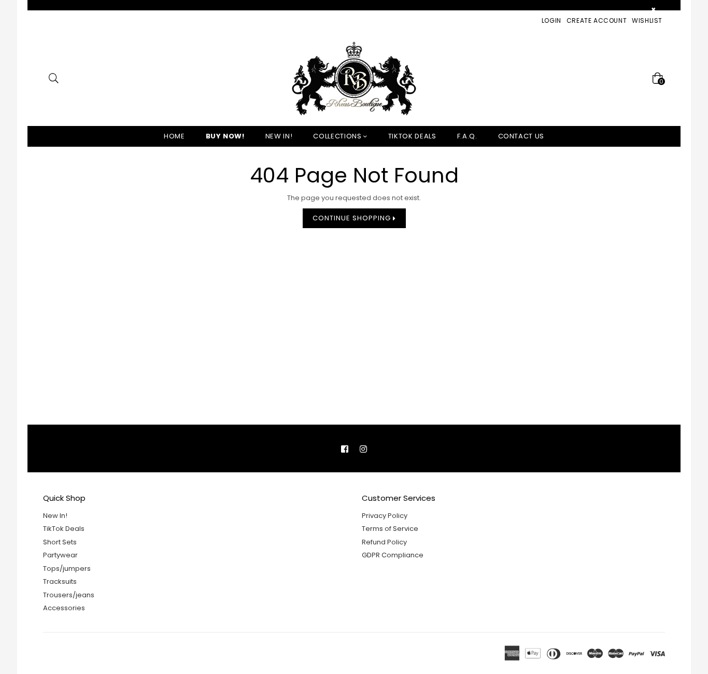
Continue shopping (353, 218)
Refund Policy (384, 542)
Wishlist (647, 20)
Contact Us (521, 136)
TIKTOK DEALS (412, 136)
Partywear (60, 555)
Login (551, 20)
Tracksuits (60, 581)
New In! (279, 136)
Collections (338, 136)
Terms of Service (390, 528)
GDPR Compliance (392, 555)
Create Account (597, 20)
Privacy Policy (384, 516)
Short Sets (60, 542)
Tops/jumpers (67, 568)
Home (174, 136)
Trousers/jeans (68, 595)
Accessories (64, 608)
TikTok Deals (63, 528)
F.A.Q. (467, 136)
